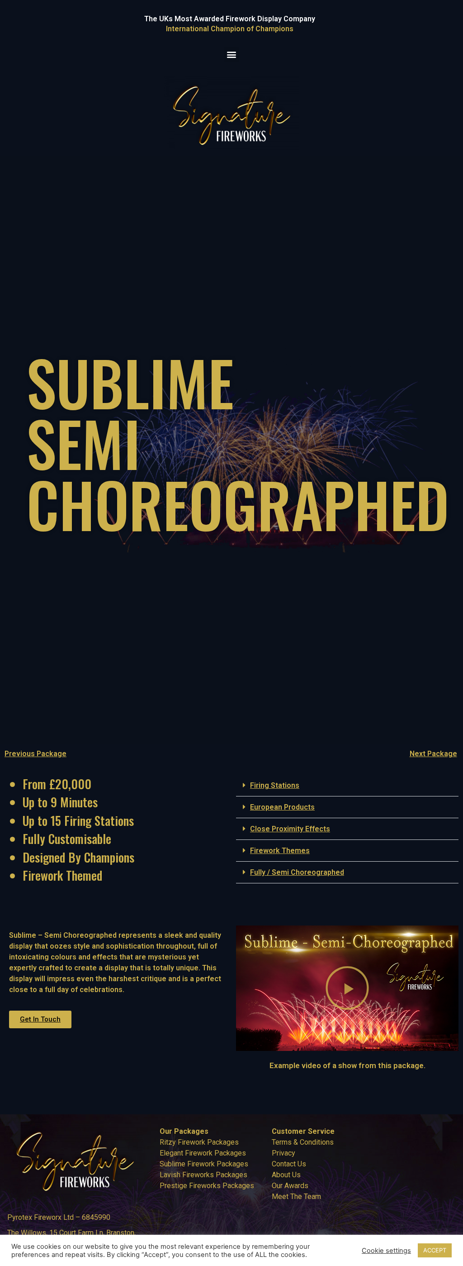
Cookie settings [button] (386, 1251)
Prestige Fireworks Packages (207, 1185)
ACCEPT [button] (434, 1250)
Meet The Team (296, 1196)
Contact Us (289, 1164)
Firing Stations (274, 785)
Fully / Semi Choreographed (297, 872)
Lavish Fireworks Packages (203, 1174)
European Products (282, 807)
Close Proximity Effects (290, 829)
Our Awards (290, 1185)
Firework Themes (280, 850)
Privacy (283, 1153)
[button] (231, 54)
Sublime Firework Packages (204, 1164)
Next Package (433, 753)
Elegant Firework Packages (203, 1153)
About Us (286, 1174)
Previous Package (35, 753)
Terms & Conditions (303, 1142)
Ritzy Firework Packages (199, 1142)
